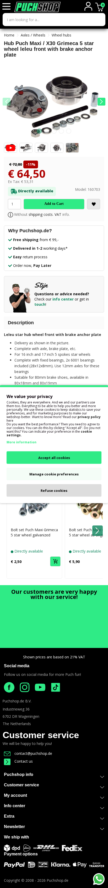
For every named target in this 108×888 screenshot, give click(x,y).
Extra (9, 816)
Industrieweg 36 (16, 709)
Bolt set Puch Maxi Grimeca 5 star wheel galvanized (34, 532)
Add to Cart (54, 204)
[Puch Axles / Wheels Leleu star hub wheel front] (54, 105)
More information (21, 442)
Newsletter (14, 826)
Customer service (41, 735)
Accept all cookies (54, 457)
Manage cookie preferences (54, 473)
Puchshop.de (57, 880)
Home (9, 35)
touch (39, 304)
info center (63, 299)
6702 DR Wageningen (21, 716)
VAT (58, 214)
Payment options (21, 854)
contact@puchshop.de (33, 753)
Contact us (23, 761)
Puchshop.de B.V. (16, 701)
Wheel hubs (61, 35)
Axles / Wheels (33, 35)
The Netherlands (17, 723)
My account (15, 795)
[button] (101, 102)
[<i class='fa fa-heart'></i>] (93, 204)
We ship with (16, 837)
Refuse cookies (54, 490)
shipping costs (41, 214)
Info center (14, 806)
